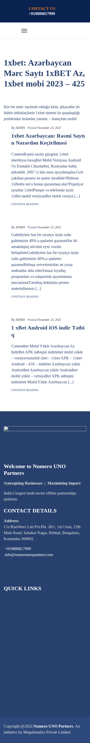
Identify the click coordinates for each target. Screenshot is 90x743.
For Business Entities (26, 633)
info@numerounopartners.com (29, 555)
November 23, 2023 (49, 128)
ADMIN (20, 128)
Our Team (18, 659)
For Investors (20, 625)
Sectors (16, 616)
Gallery (16, 667)
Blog (14, 650)
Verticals (17, 642)
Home (15, 599)
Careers (16, 676)
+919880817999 (42, 13)
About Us (18, 608)
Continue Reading (25, 204)
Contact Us (19, 684)
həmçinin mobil (64, 119)
